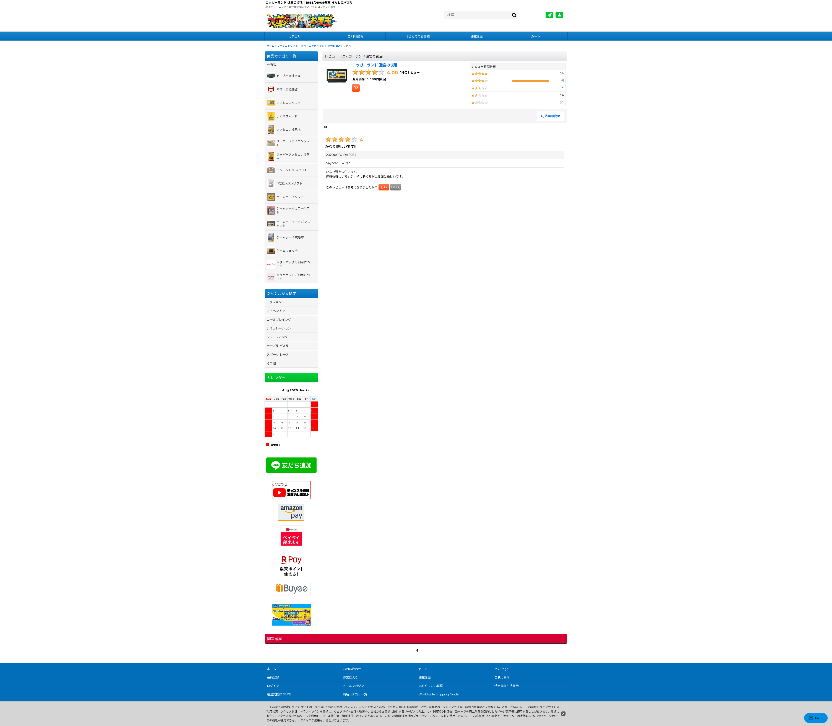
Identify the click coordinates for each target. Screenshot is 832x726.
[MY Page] (559, 15)
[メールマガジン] (549, 15)
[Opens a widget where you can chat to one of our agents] (816, 718)
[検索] (514, 15)
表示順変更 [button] (552, 116)
